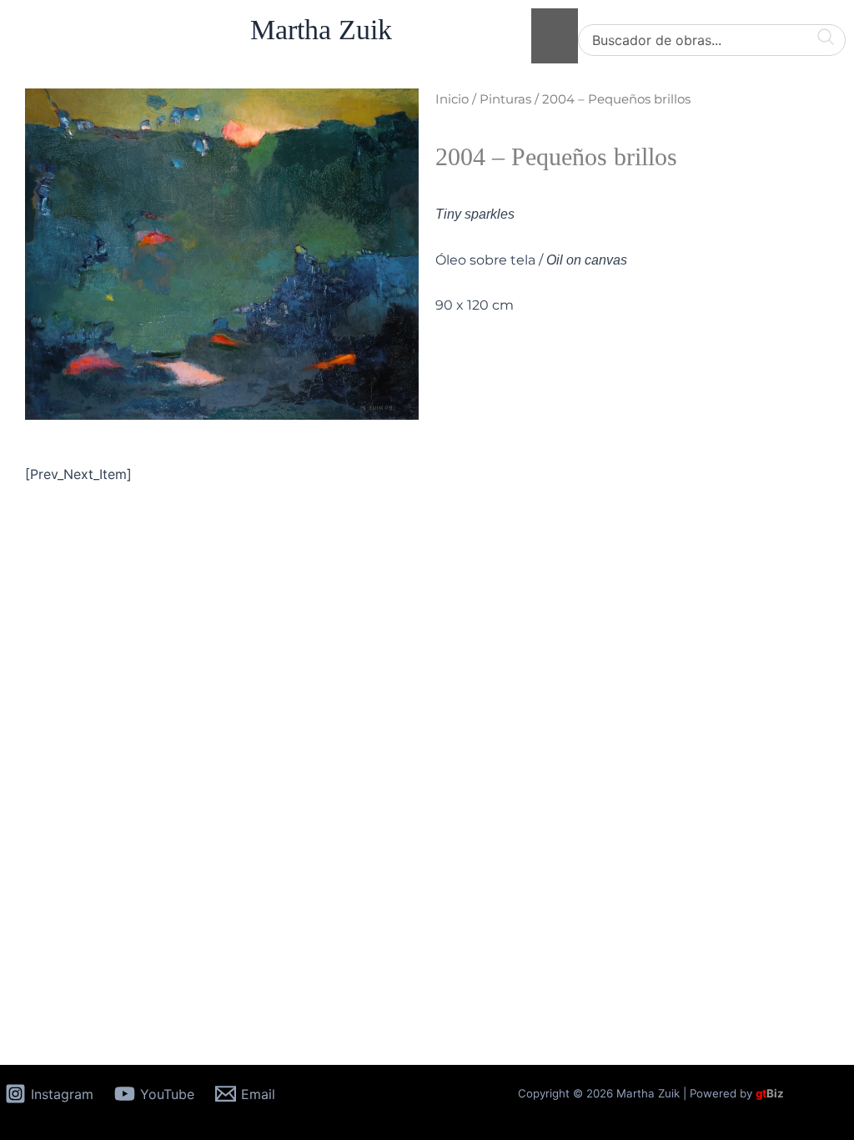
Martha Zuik (321, 29)
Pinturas (505, 99)
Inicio (452, 99)
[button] (554, 35)
